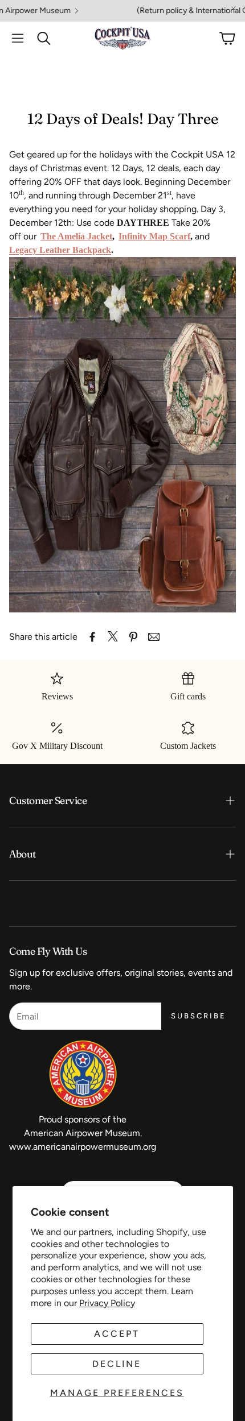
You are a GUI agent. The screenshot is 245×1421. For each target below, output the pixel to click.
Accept (117, 1333)
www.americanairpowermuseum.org (82, 1146)
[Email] (154, 637)
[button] (17, 38)
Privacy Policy (107, 1303)
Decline (116, 1363)
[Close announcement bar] (233, 8)
